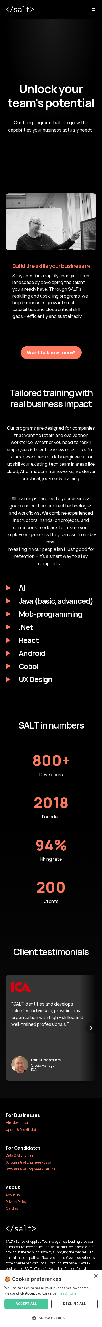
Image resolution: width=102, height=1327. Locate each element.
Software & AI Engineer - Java (28, 1162)
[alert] (51, 1298)
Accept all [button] (26, 1303)
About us (13, 1195)
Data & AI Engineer (20, 1155)
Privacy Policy (16, 1201)
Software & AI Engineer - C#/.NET (32, 1169)
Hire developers (18, 1122)
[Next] (90, 1027)
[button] (51, 1318)
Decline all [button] (74, 1303)
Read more (67, 1293)
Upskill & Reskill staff (21, 1129)
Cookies (12, 1208)
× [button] (96, 1276)
